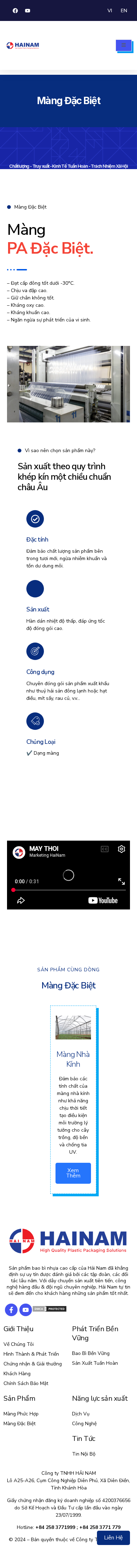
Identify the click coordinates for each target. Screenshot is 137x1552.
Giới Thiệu (18, 1329)
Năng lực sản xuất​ (100, 1398)
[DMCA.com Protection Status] (49, 1310)
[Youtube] (27, 10)
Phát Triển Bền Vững (95, 1333)
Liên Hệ (113, 1538)
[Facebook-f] (11, 1310)
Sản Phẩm (19, 1398)
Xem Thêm (73, 1173)
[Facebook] (15, 10)
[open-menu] (124, 45)
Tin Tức (83, 1438)
